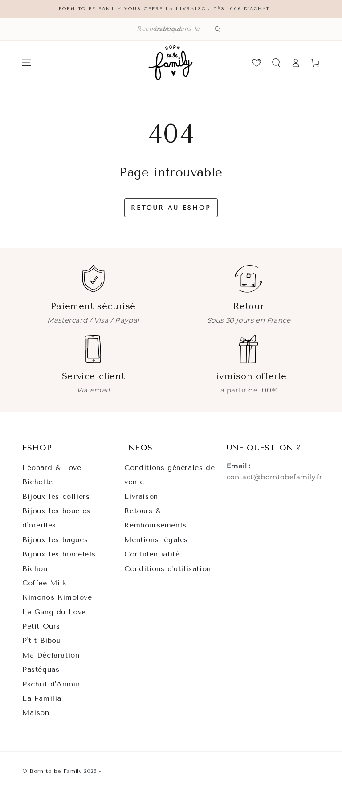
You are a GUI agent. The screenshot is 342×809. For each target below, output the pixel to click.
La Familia (41, 698)
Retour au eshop (171, 207)
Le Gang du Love (54, 612)
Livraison (141, 496)
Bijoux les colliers (56, 496)
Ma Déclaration (50, 655)
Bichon (35, 568)
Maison (35, 712)
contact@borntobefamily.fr (274, 477)
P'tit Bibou (41, 640)
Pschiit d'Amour (51, 684)
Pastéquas (40, 669)
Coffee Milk (44, 583)
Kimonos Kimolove (57, 597)
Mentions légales (156, 539)
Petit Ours (41, 626)
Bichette (37, 482)
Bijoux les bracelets (59, 554)
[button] (171, 29)
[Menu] (27, 63)
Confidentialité (151, 554)
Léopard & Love (51, 467)
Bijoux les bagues (55, 539)
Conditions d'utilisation (167, 568)
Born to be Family (55, 771)
